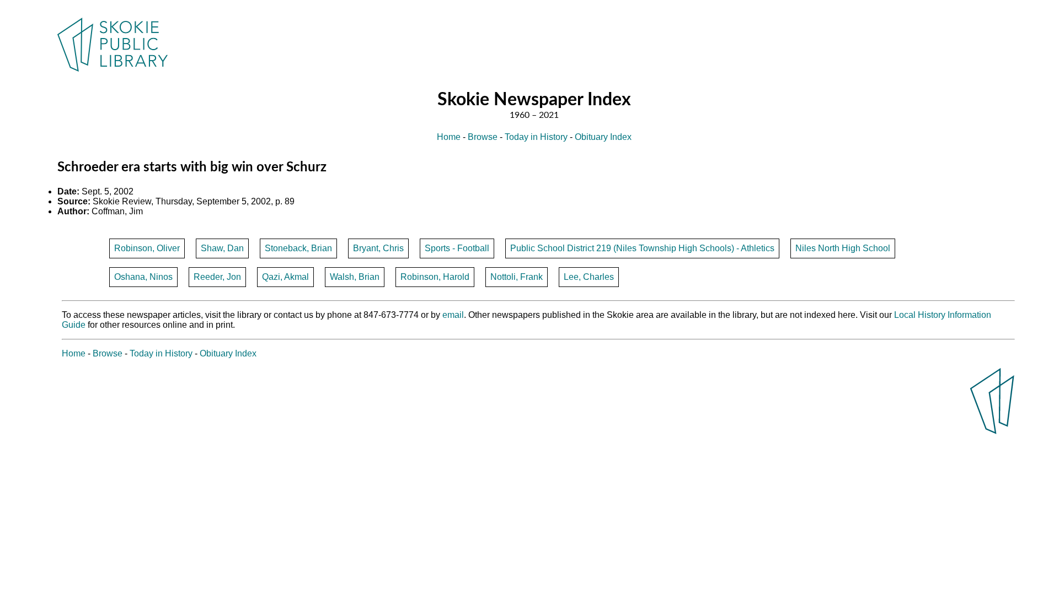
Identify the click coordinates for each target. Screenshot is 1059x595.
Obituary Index (603, 137)
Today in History (536, 137)
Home (449, 137)
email (453, 315)
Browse (483, 137)
